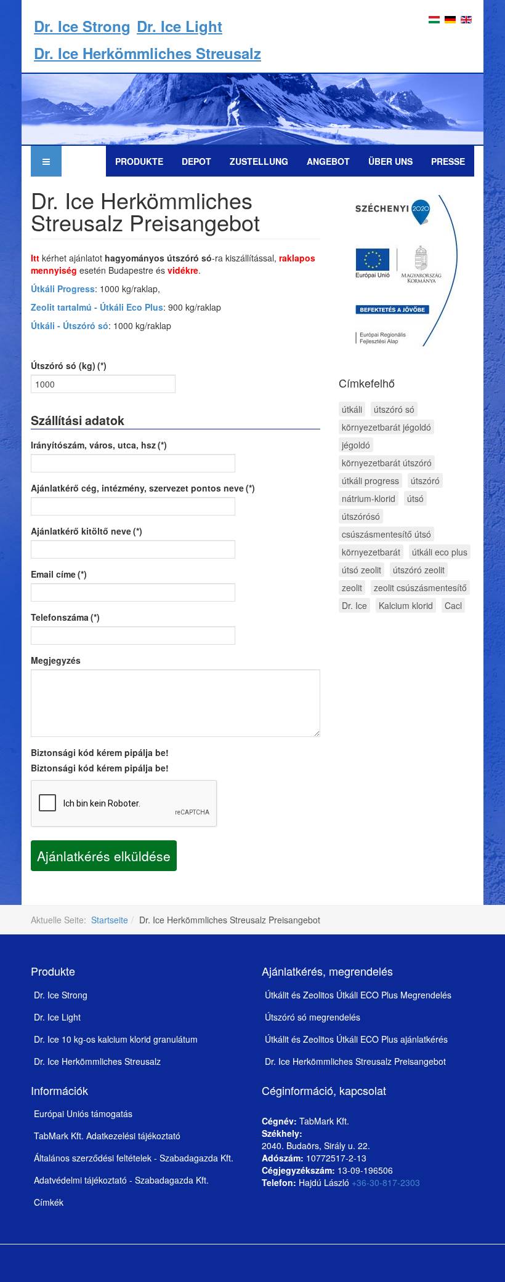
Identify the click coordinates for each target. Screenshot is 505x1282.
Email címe (59, 574)
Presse (448, 161)
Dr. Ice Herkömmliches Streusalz (147, 52)
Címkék (48, 1202)
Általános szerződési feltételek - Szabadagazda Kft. (133, 1158)
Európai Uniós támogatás (83, 1113)
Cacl (453, 605)
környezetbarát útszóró (387, 462)
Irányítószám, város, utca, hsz (99, 445)
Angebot (328, 161)
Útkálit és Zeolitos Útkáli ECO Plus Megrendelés (358, 995)
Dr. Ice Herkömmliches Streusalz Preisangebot (355, 1061)
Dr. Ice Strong (82, 25)
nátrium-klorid (368, 498)
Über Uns (390, 161)
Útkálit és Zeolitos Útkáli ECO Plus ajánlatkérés (356, 1039)
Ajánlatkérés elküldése (104, 855)
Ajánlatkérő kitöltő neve (86, 531)
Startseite (109, 920)
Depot (196, 161)
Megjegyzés (56, 660)
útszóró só (394, 409)
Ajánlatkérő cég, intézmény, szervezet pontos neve (143, 488)
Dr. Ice (354, 605)
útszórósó (361, 516)
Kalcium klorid (406, 605)
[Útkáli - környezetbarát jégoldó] (252, 108)
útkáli (352, 409)
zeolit (352, 587)
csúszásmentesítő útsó (386, 534)
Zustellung (259, 161)
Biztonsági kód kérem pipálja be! (100, 752)
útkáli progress (370, 480)
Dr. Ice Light (179, 25)
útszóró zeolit (419, 569)
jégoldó (356, 445)
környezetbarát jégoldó (386, 427)
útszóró (425, 480)
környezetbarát (371, 552)
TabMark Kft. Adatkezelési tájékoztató (107, 1135)
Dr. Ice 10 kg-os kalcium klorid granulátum (116, 1039)
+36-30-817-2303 (386, 1182)
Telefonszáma (65, 617)
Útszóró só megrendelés (312, 1017)
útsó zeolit (361, 569)
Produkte (139, 161)
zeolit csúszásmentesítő (420, 587)
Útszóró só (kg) (69, 365)
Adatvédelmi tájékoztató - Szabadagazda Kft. (121, 1180)
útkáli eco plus (439, 552)
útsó (415, 498)
